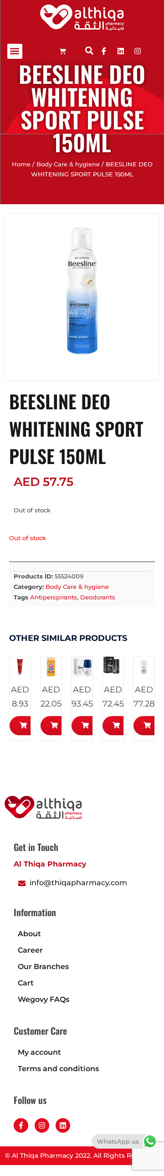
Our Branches (43, 966)
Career (30, 950)
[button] (14, 51)
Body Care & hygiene (68, 164)
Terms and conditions (58, 1068)
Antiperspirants (53, 597)
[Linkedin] (120, 51)
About (29, 933)
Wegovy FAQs (43, 999)
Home (21, 164)
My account (39, 1052)
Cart (26, 983)
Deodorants (97, 597)
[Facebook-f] (21, 1125)
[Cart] (62, 51)
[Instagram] (42, 1125)
